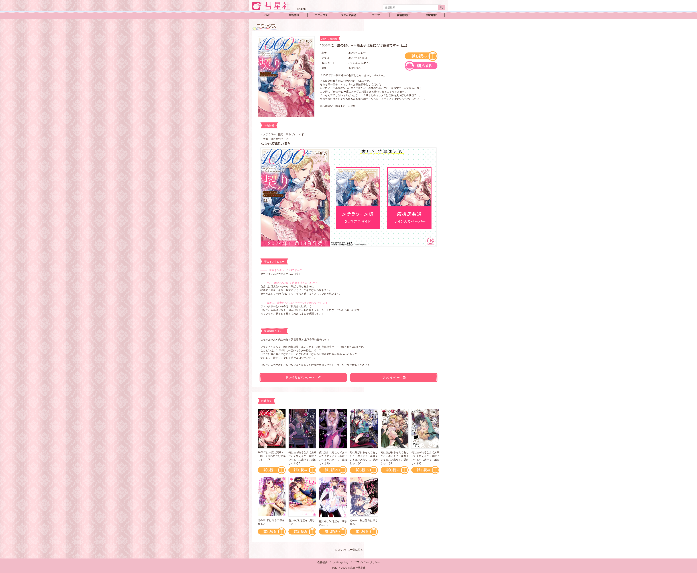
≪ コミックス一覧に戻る (348, 549)
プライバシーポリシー (367, 562)
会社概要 (322, 562)
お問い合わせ (340, 562)
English (301, 9)
